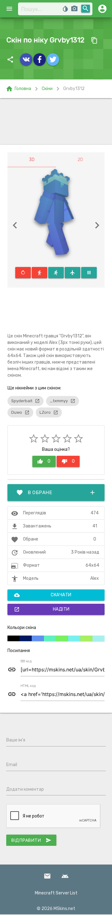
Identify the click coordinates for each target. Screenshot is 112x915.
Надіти (42, 609)
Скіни (47, 88)
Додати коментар (25, 789)
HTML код (28, 686)
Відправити (31, 840)
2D (80, 159)
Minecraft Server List (56, 893)
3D (32, 159)
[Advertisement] (56, 121)
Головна (18, 89)
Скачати (43, 595)
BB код (26, 661)
